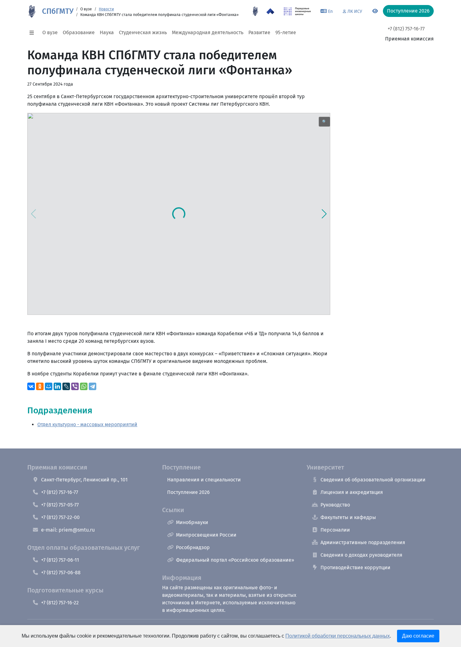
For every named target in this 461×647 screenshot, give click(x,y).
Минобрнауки (192, 522)
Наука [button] (107, 32)
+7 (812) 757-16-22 (60, 603)
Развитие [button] (259, 32)
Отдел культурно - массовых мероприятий (87, 424)
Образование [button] (79, 32)
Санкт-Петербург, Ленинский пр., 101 (84, 480)
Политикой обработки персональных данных (337, 636)
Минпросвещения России (206, 535)
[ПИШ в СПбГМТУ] (297, 11)
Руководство (335, 505)
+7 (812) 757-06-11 (60, 560)
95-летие (285, 32)
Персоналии (335, 530)
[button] (33, 32)
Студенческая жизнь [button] (143, 32)
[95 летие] (255, 11)
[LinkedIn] (57, 386)
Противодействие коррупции (355, 567)
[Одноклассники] (40, 386)
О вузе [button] (50, 32)
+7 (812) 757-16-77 (406, 29)
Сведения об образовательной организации (373, 480)
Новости (106, 9)
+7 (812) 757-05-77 (60, 505)
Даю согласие (418, 636)
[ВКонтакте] (31, 386)
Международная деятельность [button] (207, 32)
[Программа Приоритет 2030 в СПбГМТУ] (270, 11)
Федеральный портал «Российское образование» (235, 560)
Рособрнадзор (193, 547)
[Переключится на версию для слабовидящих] (375, 11)
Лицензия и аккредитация (352, 492)
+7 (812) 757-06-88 (61, 572)
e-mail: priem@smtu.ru (68, 530)
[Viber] (75, 386)
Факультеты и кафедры (348, 517)
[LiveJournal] (66, 386)
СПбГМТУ (57, 11)
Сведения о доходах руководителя (361, 555)
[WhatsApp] (83, 386)
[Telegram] (92, 386)
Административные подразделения (363, 542)
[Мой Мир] (48, 386)
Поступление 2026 (188, 492)
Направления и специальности (204, 480)
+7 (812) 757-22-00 (60, 517)
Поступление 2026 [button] (408, 11)
